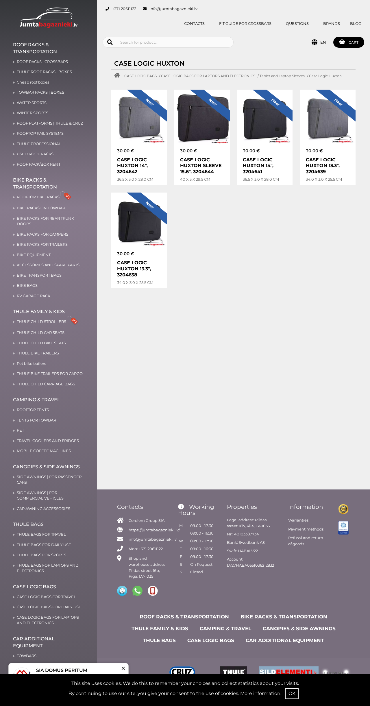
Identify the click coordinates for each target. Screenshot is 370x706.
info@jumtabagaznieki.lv (173, 8)
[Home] (118, 76)
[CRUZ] (182, 673)
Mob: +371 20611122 (146, 548)
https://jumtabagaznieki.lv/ (154, 530)
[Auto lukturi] (335, 673)
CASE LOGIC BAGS (140, 76)
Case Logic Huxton (325, 76)
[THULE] (233, 673)
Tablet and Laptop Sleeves (282, 76)
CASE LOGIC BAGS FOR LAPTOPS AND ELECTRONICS (208, 76)
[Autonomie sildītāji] (284, 673)
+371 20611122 (124, 8)
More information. (260, 693)
